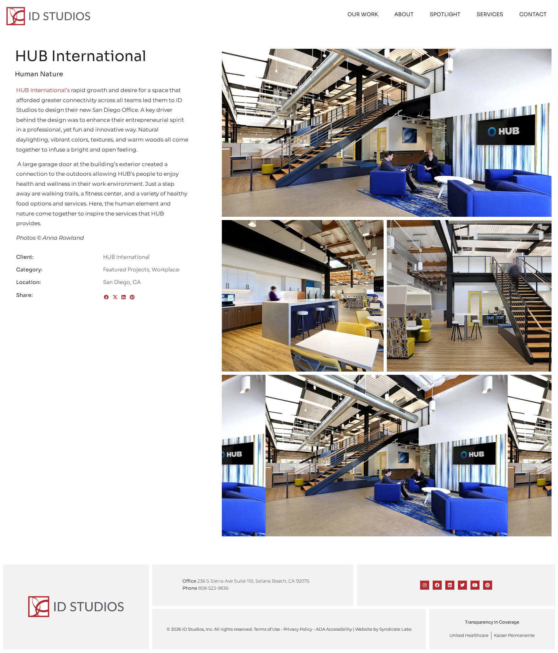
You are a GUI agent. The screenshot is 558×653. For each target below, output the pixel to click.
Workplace (165, 269)
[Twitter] (462, 585)
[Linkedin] (449, 585)
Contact (533, 14)
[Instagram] (424, 585)
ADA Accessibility (334, 629)
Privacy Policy (298, 629)
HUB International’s (43, 90)
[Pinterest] (487, 585)
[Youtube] (475, 585)
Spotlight (445, 14)
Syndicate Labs (395, 629)
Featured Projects (126, 269)
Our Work (362, 14)
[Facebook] (437, 585)
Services (490, 14)
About (404, 14)
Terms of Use (267, 629)
